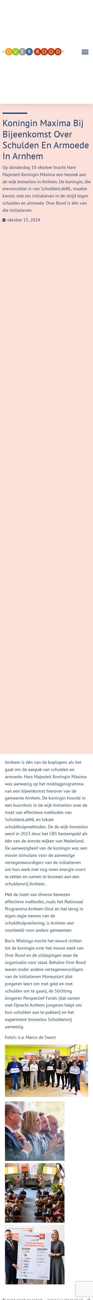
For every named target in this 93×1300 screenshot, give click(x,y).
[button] (85, 52)
